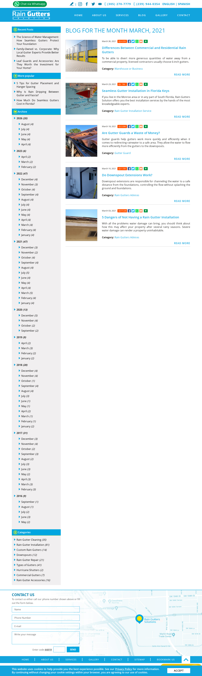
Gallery (161, 15)
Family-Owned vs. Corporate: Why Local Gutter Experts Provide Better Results (38, 52)
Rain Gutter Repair (30, 560)
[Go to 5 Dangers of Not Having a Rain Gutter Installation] (129, 210)
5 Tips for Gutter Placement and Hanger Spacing (38, 84)
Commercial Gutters (30, 575)
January (27, 235)
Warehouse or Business (129, 68)
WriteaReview (71, 4)
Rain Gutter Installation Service (133, 111)
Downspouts (27, 555)
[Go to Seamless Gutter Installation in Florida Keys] (129, 84)
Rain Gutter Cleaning (31, 539)
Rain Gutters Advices (127, 195)
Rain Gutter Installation (33, 545)
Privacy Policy (123, 669)
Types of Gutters (29, 565)
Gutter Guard (123, 153)
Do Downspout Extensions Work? (127, 175)
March (27, 162)
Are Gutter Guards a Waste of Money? (131, 133)
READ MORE (182, 74)
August (27, 124)
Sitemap (139, 659)
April (25, 144)
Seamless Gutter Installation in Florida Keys (135, 91)
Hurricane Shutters (30, 570)
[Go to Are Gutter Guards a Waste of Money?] (129, 126)
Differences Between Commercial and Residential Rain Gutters (144, 50)
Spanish (184, 4)
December (29, 179)
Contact (183, 15)
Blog (142, 15)
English (168, 4)
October (28, 189)
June (25, 134)
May (25, 139)
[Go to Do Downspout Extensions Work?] (129, 168)
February (28, 167)
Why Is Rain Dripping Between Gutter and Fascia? (38, 93)
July (25, 129)
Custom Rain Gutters (32, 550)
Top (186, 659)
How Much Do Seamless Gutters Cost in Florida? (38, 102)
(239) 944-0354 (148, 4)
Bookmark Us (166, 659)
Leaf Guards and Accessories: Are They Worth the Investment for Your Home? (38, 64)
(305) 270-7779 (119, 4)
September (29, 194)
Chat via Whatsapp (33, 4)
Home (78, 15)
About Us (99, 15)
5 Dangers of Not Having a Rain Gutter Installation (140, 217)
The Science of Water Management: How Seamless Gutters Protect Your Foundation (38, 40)
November (29, 184)
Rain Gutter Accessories (33, 580)
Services (122, 15)
